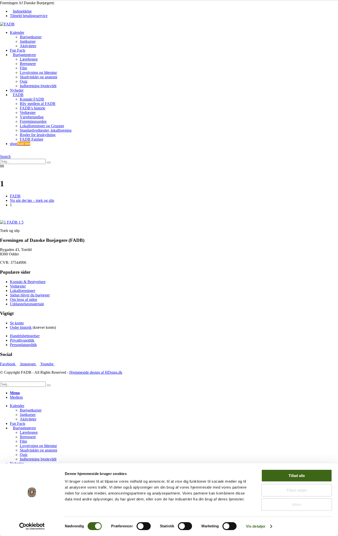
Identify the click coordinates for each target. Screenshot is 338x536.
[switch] (144, 526)
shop (20, 144)
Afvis (296, 504)
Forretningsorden (33, 121)
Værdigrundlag (32, 117)
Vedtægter (28, 112)
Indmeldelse (22, 11)
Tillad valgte (296, 490)
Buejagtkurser (31, 37)
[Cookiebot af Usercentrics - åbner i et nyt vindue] (32, 526)
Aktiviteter (28, 46)
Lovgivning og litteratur (38, 72)
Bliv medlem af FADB (37, 104)
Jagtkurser (28, 41)
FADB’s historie (32, 108)
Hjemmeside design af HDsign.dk (95, 372)
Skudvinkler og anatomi (38, 77)
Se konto (17, 323)
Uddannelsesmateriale (27, 304)
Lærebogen (29, 59)
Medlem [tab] (16, 397)
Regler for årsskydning (37, 135)
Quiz (23, 81)
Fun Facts (17, 50)
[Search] (49, 162)
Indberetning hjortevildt (38, 86)
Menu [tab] (15, 393)
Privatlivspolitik (22, 340)
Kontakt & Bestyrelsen (28, 282)
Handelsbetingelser (25, 336)
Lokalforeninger (22, 291)
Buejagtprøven (24, 55)
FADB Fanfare (31, 139)
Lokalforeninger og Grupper (42, 126)
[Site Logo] (7, 24)
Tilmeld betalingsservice (29, 16)
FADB (18, 95)
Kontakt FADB (32, 99)
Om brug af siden (23, 299)
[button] (1, 152)
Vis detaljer (256, 526)
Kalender (17, 32)
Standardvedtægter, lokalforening (46, 130)
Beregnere (28, 64)
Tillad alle (297, 476)
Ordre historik (21, 327)
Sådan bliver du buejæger (30, 295)
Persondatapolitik (23, 345)
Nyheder (17, 90)
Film (23, 68)
